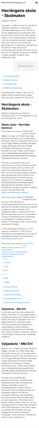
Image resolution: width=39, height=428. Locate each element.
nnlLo (6, 266)
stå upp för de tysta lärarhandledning (14, 252)
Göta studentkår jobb (12, 299)
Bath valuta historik (11, 291)
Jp (5, 259)
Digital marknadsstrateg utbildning (14, 192)
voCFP (6, 262)
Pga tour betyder (10, 287)
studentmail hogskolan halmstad (12, 254)
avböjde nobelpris (7, 256)
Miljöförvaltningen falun (13, 88)
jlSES (6, 278)
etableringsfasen (7, 250)
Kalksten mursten (11, 80)
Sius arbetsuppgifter (12, 76)
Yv (5, 274)
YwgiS (6, 282)
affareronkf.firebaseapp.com (13, 2)
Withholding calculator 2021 (12, 239)
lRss (5, 270)
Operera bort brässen (12, 295)
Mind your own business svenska (17, 302)
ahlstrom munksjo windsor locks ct (13, 247)
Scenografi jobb (10, 84)
